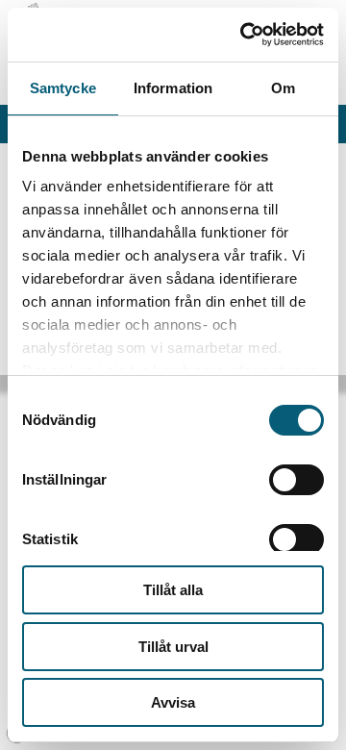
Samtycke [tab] (63, 88)
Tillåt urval (173, 646)
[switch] (296, 479)
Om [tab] (283, 88)
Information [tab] (173, 88)
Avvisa (173, 702)
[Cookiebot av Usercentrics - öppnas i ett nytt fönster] (244, 34)
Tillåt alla (173, 590)
